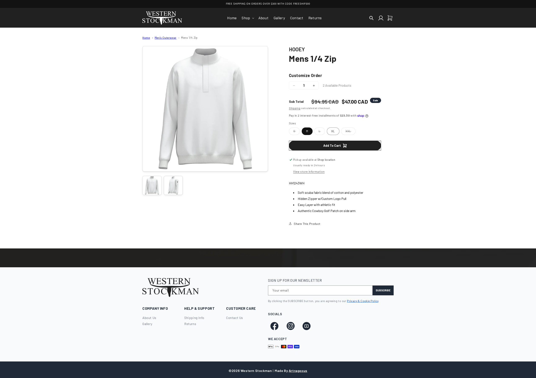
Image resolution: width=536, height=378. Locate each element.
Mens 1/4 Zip (189, 37)
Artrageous (298, 371)
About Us (149, 318)
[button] (247, 18)
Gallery (147, 324)
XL (333, 131)
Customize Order (305, 75)
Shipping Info (194, 318)
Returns (190, 324)
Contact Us (234, 318)
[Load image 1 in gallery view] (152, 185)
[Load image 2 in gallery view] (173, 185)
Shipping (294, 108)
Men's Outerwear (166, 37)
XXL (350, 132)
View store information (309, 171)
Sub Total (296, 101)
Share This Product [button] (307, 223)
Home (146, 37)
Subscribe (383, 290)
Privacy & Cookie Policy (363, 301)
